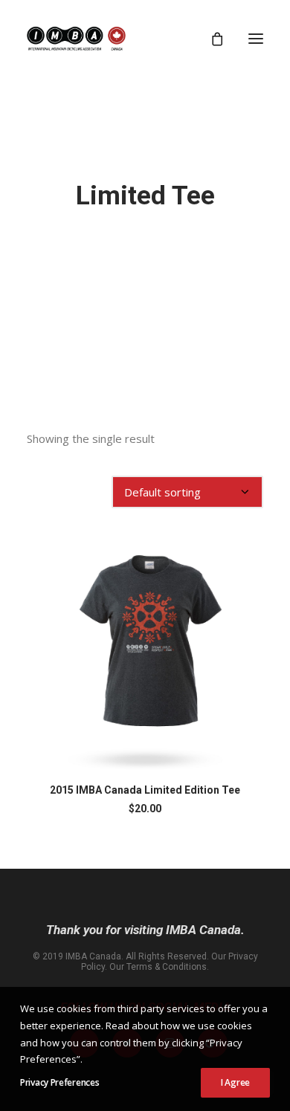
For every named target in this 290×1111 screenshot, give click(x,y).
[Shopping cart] (210, 38)
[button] (256, 38)
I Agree (235, 1082)
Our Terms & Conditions (158, 967)
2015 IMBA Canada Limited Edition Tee (145, 790)
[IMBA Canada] (76, 38)
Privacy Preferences (59, 1082)
